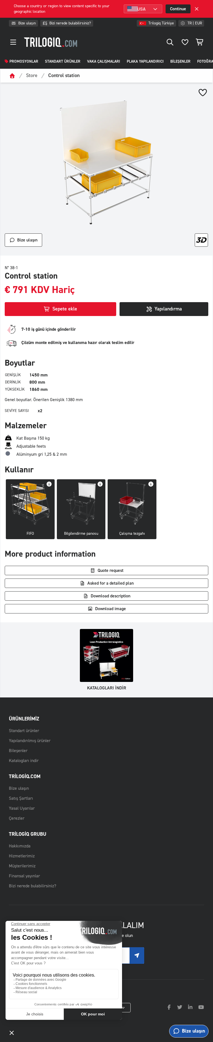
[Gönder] (137, 955)
